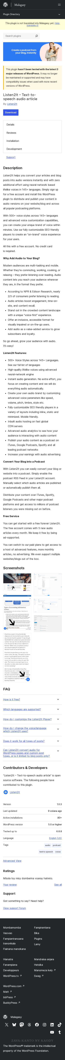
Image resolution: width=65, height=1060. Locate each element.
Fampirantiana (42, 927)
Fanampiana (10, 964)
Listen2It (12, 103)
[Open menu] (60, 4)
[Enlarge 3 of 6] (27, 637)
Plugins (38, 938)
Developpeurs (11, 970)
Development (14, 148)
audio (47, 845)
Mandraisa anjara (44, 959)
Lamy (37, 944)
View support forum (14, 908)
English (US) (55, 838)
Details (10, 124)
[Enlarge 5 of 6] (57, 602)
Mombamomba (12, 927)
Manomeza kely (45, 970)
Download (10, 112)
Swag (39, 975)
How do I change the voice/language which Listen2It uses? (24, 730)
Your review (10, 884)
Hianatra (8, 959)
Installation (12, 140)
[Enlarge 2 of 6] (27, 597)
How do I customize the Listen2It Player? (27, 719)
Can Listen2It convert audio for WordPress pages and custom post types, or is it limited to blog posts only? (26, 753)
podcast (57, 845)
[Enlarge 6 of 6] (57, 619)
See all (58, 884)
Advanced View (12, 860)
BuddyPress (11, 1002)
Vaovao (7, 933)
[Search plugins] (36, 36)
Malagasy (16, 1017)
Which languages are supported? (22, 709)
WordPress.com (14, 986)
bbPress (9, 997)
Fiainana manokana (14, 948)
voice (58, 852)
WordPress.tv (12, 975)
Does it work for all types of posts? (23, 741)
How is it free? (11, 699)
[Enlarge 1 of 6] (27, 577)
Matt (7, 991)
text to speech (46, 852)
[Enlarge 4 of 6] (57, 577)
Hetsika (38, 964)
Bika (36, 933)
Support (10, 157)
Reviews (11, 132)
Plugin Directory (11, 14)
